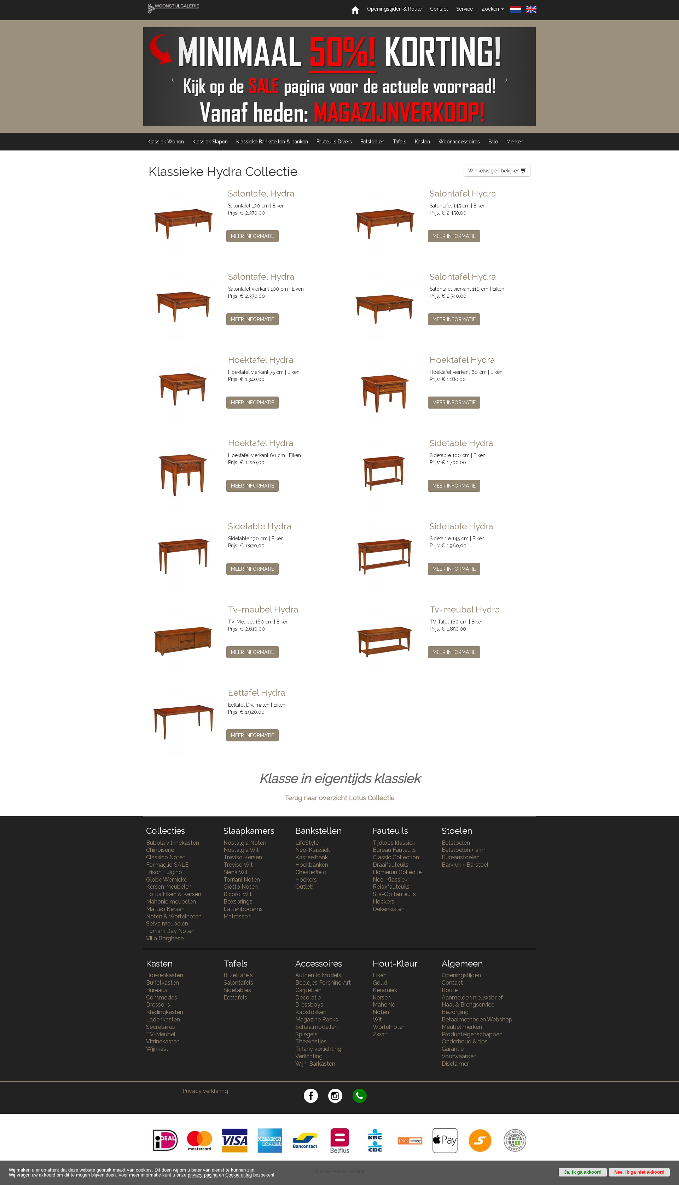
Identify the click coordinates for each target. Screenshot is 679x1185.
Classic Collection (396, 857)
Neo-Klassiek (312, 850)
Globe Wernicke (166, 879)
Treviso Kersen (243, 857)
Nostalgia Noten (245, 842)
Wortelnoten (389, 1027)
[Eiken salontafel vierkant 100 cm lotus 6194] (183, 306)
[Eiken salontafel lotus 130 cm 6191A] (183, 223)
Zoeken (490, 9)
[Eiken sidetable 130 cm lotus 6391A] (183, 556)
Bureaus (156, 990)
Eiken (380, 975)
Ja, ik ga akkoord (583, 1172)
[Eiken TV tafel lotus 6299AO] (384, 639)
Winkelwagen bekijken (494, 170)
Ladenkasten (163, 1019)
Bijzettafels (238, 975)
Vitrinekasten (163, 1041)
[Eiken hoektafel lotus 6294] (384, 389)
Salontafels (238, 982)
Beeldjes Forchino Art (323, 982)
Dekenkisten (389, 909)
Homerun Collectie (397, 872)
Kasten (422, 141)
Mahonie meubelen (171, 901)
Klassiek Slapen (210, 141)
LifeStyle (307, 842)
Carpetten (308, 990)
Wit (377, 1019)
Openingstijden (461, 975)
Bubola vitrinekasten (172, 842)
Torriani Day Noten (170, 931)
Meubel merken (462, 1027)
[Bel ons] (364, 1097)
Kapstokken (310, 1012)
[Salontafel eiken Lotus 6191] (384, 223)
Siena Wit (236, 872)
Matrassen (237, 916)
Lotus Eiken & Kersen (173, 894)
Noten (381, 1012)
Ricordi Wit (238, 894)
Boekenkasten (164, 975)
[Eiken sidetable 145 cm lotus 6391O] (384, 556)
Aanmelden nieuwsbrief (472, 997)
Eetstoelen (372, 141)
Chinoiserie (160, 850)
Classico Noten (166, 857)
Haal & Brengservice (468, 1004)
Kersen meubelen (169, 886)
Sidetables (237, 990)
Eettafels (235, 997)
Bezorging (455, 1012)
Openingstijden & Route (394, 9)
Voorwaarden (459, 1056)
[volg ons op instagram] (340, 1097)
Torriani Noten (242, 879)
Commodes (161, 997)
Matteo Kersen (165, 909)
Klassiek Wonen (165, 141)
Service (464, 9)
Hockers (306, 879)
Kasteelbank (311, 857)
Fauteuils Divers (334, 141)
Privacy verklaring (205, 1091)
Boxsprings (238, 901)
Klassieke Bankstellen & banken (272, 141)
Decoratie (308, 997)
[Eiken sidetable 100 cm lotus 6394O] (384, 472)
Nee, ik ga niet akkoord (639, 1172)
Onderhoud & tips (465, 1041)
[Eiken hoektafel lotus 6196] (183, 389)
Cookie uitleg (238, 1175)
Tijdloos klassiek (394, 842)
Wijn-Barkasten (315, 1063)
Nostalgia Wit (241, 850)
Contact (439, 9)
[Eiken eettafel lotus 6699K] (183, 722)
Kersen (382, 997)
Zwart (380, 1034)
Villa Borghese (165, 938)
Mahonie (384, 1004)
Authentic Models (318, 975)
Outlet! (304, 886)
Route (450, 990)
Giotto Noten (241, 886)
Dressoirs (158, 1004)
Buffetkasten (162, 982)
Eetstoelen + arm (464, 850)
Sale (493, 141)
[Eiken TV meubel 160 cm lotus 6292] (183, 639)
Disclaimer (455, 1063)
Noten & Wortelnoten (174, 916)
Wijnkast (157, 1049)
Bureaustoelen (461, 857)
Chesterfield (310, 872)
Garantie (453, 1049)
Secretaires (160, 1027)
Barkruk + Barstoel (465, 864)
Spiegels (306, 1034)
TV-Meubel (160, 1034)
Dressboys (309, 1004)
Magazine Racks (316, 1019)
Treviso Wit (238, 864)
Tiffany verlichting (318, 1049)
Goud (380, 982)
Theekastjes (311, 1041)
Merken (514, 141)
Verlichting (309, 1056)
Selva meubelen (167, 923)
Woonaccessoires (459, 141)
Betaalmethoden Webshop (477, 1019)
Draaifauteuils (390, 864)
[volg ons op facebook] (316, 1097)
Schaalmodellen (316, 1027)
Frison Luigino (164, 872)
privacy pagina (202, 1175)
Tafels (399, 141)
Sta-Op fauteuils (394, 894)
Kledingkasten (164, 1012)
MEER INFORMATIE (252, 236)
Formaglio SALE (167, 864)
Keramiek (385, 990)
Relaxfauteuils (391, 886)
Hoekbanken (311, 864)
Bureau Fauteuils (394, 850)
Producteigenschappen (472, 1034)
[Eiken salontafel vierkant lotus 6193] (384, 306)
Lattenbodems (243, 909)
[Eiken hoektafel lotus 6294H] (183, 472)
